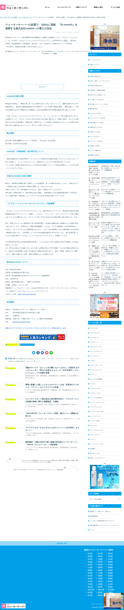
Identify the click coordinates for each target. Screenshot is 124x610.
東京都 (90, 587)
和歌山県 (101, 589)
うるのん (92, 360)
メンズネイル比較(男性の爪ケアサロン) (102, 521)
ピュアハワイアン (95, 416)
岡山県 (110, 553)
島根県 (100, 595)
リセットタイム (94, 434)
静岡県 (100, 567)
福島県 (90, 570)
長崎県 (110, 578)
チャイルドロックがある (97, 118)
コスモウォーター (95, 388)
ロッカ (92, 439)
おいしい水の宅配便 (96, 379)
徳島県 (110, 562)
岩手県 (90, 559)
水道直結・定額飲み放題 (97, 90)
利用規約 (110, 604)
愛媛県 (110, 567)
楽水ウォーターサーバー (97, 458)
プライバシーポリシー (98, 604)
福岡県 (110, 573)
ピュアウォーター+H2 (96, 411)
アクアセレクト (94, 337)
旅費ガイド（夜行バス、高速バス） (101, 511)
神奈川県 (91, 589)
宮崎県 (110, 587)
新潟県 (90, 592)
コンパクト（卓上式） (97, 141)
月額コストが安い (95, 132)
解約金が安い (94, 108)
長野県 (100, 562)
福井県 (100, 556)
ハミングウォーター (96, 407)
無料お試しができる (96, 127)
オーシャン (93, 374)
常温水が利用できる (96, 85)
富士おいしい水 (94, 453)
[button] (119, 499)
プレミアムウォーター (97, 430)
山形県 (90, 567)
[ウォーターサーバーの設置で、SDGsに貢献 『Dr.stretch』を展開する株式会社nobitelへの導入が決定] (42, 352)
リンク (92, 530)
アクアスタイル (94, 333)
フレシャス (93, 425)
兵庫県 (100, 584)
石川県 (100, 553)
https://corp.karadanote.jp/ (21, 322)
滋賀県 (100, 575)
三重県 (100, 573)
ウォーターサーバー (12, 344)
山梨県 (100, 559)
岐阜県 (100, 564)
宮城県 (90, 562)
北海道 (90, 553)
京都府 (100, 578)
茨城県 (90, 573)
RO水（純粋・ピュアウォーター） (100, 81)
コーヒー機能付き (95, 150)
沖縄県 (110, 592)
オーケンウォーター (96, 370)
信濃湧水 (92, 448)
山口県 (110, 559)
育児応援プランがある (97, 122)
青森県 (90, 556)
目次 (40, 87)
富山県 (90, 595)
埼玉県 (90, 581)
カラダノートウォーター (27, 40)
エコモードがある (95, 113)
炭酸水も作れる (94, 155)
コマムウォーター (95, 393)
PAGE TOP (63, 543)
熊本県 (110, 581)
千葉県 (90, 584)
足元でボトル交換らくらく (98, 95)
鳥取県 (100, 592)
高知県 (110, 570)
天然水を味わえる (95, 76)
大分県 (110, 584)
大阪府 (100, 581)
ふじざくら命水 (94, 421)
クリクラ (92, 384)
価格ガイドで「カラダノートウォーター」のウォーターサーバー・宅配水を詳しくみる (35, 328)
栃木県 (90, 575)
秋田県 (90, 564)
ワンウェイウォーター (97, 444)
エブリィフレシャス (96, 365)
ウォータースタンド (96, 351)
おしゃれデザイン (95, 136)
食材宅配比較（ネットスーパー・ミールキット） (105, 525)
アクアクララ (94, 328)
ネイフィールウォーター (97, 402)
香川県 (110, 564)
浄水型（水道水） (95, 146)
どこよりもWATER (95, 397)
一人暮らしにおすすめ (97, 99)
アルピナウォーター (96, 347)
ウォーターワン (94, 356)
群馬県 (90, 578)
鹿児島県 (111, 589)
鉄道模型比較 (94, 516)
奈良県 (100, 587)
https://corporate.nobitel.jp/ (27, 294)
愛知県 (100, 570)
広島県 (110, 556)
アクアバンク (94, 342)
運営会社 (118, 604)
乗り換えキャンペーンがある (99, 104)
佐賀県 (110, 575)
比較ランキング (94, 64)
